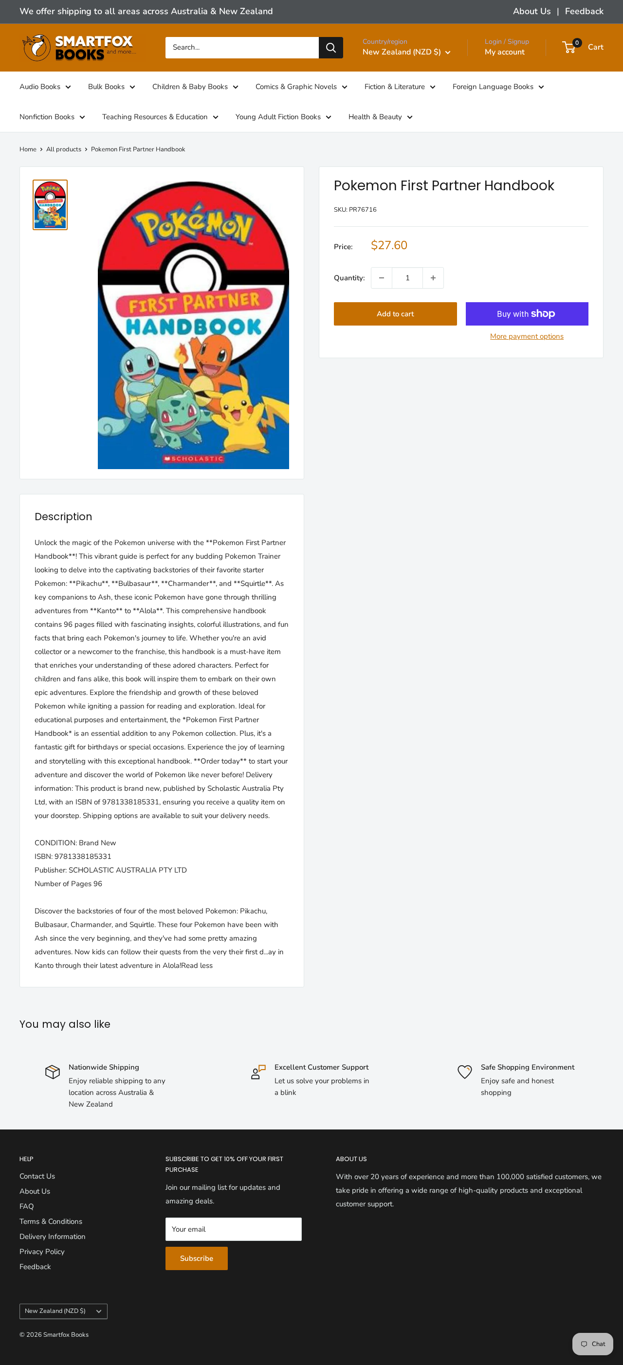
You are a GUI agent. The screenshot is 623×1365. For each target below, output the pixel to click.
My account (505, 52)
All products (63, 149)
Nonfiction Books (46, 116)
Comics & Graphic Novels (296, 86)
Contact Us (37, 1176)
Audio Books (39, 86)
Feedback (584, 11)
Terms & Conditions (50, 1221)
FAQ (26, 1206)
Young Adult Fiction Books (278, 116)
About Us (532, 11)
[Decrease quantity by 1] (381, 278)
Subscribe (196, 1258)
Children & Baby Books (190, 86)
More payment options (527, 336)
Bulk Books (106, 86)
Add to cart (395, 314)
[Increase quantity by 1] (433, 278)
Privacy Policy (42, 1251)
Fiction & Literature (395, 86)
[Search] (331, 47)
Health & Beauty (375, 116)
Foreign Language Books (493, 86)
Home (28, 149)
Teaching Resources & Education (155, 116)
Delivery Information (52, 1236)
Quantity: (349, 278)
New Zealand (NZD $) (55, 1311)
